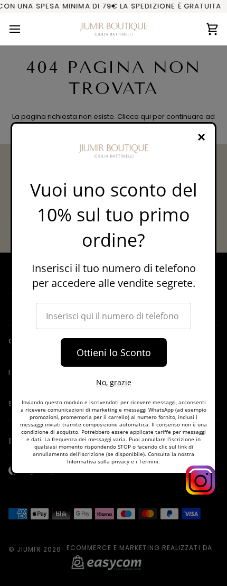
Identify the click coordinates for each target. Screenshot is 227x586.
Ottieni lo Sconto (114, 352)
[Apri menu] (24, 29)
